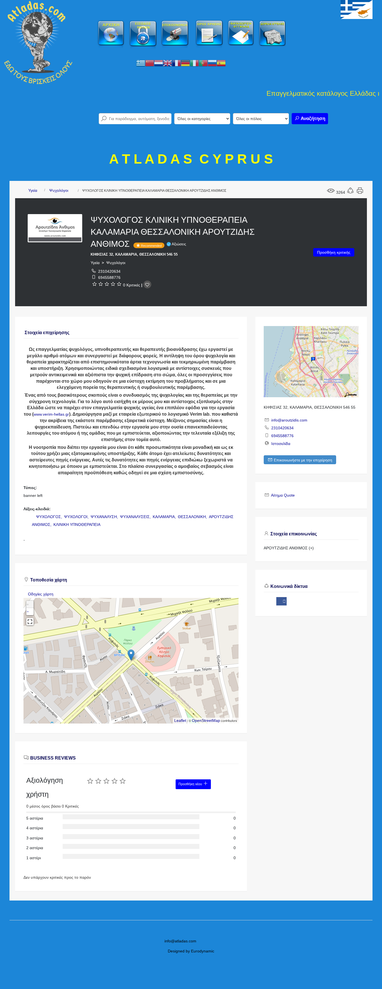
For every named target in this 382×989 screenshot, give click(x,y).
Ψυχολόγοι (58, 190)
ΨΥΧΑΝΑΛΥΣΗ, (105, 516)
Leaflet (180, 720)
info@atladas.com (180, 941)
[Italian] (194, 63)
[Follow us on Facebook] (281, 601)
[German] (185, 63)
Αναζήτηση (312, 118)
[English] (167, 63)
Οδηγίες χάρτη (40, 594)
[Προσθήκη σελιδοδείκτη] (147, 284)
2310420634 (109, 271)
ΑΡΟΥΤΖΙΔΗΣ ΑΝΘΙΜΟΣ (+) (289, 548)
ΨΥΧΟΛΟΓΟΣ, (49, 516)
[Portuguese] (203, 63)
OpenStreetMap (206, 720)
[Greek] (140, 63)
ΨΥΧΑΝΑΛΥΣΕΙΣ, (136, 516)
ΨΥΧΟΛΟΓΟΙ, (77, 516)
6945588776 (109, 277)
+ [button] (28, 604)
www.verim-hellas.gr (51, 414)
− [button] (28, 611)
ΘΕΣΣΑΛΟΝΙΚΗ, (193, 516)
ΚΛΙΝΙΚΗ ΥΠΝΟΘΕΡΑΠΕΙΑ (76, 524)
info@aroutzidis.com (289, 420)
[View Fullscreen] (30, 621)
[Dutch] (158, 63)
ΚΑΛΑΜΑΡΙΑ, (165, 516)
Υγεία (32, 190)
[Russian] (212, 63)
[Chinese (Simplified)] (149, 63)
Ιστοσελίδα (280, 443)
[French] (176, 63)
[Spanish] (221, 63)
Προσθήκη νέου (190, 784)
